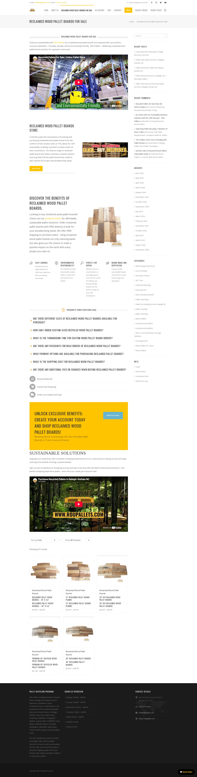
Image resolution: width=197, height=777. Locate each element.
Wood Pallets (141, 350)
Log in (138, 366)
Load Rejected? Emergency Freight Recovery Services (148, 53)
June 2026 (140, 173)
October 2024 (141, 202)
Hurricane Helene (142, 275)
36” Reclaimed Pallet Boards (75, 663)
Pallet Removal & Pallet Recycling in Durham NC (148, 69)
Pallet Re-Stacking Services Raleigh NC (151, 304)
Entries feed (140, 371)
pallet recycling (141, 309)
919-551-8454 (61, 2)
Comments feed (142, 376)
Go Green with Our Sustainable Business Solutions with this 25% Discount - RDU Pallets (150, 118)
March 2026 (140, 187)
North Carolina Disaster (145, 294)
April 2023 (140, 235)
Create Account (113, 415)
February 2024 (141, 221)
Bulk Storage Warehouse (145, 266)
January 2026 (141, 192)
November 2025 (142, 197)
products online (53, 218)
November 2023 (142, 226)
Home (131, 21)
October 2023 (141, 230)
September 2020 (142, 249)
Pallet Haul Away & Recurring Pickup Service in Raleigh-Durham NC (149, 85)
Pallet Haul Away (142, 299)
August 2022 (141, 245)
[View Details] (45, 571)
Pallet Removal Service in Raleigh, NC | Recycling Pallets (150, 77)
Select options (52, 605)
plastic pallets (141, 318)
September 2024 (142, 206)
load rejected (141, 290)
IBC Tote (139, 280)
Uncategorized (141, 341)
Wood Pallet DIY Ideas (144, 345)
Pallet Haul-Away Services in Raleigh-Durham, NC (149, 61)
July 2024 (139, 211)
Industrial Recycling (143, 285)
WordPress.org (142, 381)
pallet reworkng (142, 314)
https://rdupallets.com (147, 719)
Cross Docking (141, 271)
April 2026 (140, 183)
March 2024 (140, 216)
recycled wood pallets (144, 323)
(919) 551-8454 (144, 707)
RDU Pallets (58, 42)
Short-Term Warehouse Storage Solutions (147, 334)
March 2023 (140, 240)
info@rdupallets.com (42, 2)
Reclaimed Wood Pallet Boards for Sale (152, 21)
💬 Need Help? (186, 772)
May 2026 (140, 178)
